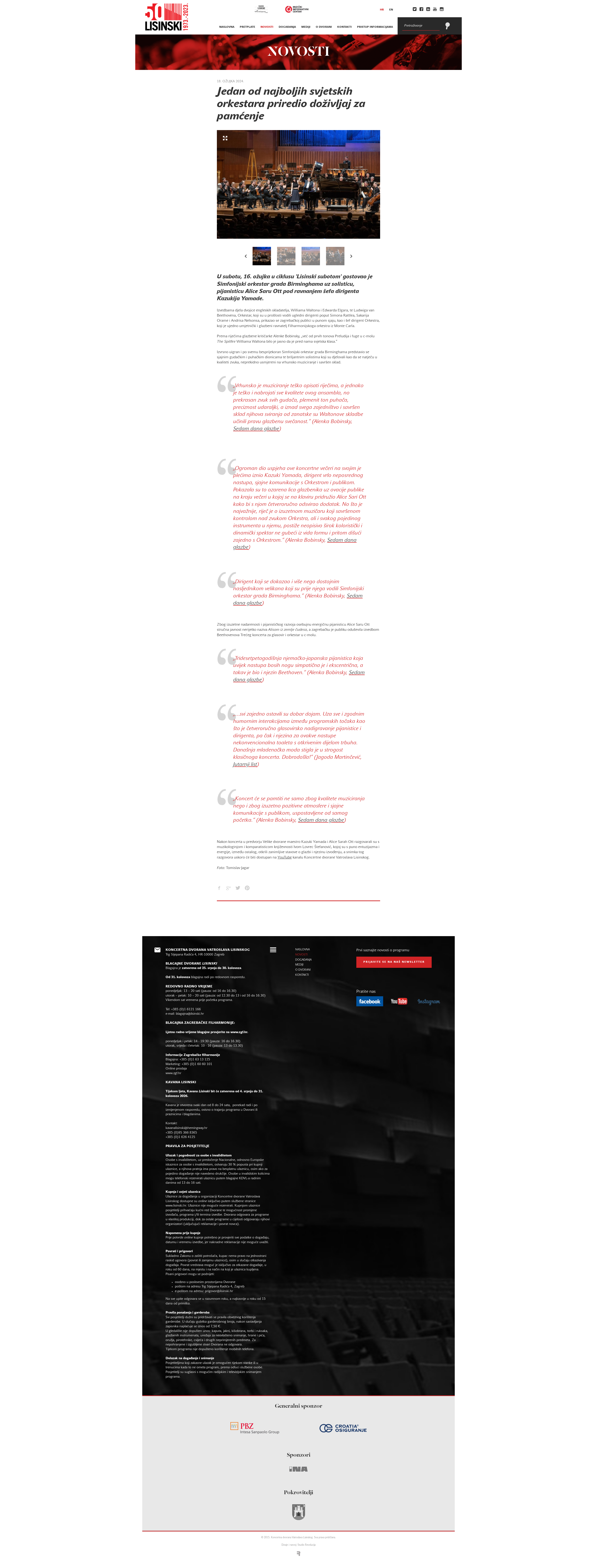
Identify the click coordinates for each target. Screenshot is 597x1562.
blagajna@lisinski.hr (190, 1013)
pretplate (247, 27)
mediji (305, 27)
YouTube (285, 857)
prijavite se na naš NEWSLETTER (394, 962)
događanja (287, 27)
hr (382, 10)
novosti (266, 27)
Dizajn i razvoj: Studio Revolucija (298, 1545)
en (391, 10)
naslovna (226, 27)
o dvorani (324, 27)
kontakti (344, 27)
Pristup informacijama (375, 27)
